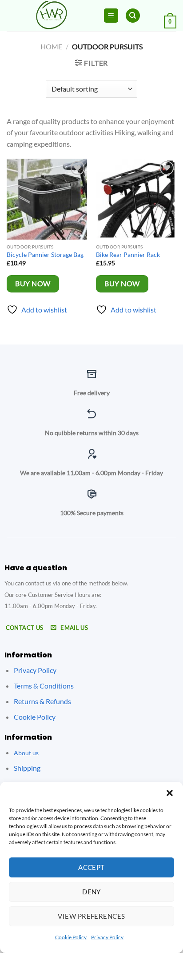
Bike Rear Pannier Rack (128, 254)
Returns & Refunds (42, 701)
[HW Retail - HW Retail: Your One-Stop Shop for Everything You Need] (51, 15)
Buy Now (32, 284)
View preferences (91, 916)
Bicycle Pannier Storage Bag (45, 254)
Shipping (27, 768)
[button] (169, 793)
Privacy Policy (107, 937)
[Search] (133, 15)
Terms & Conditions (44, 685)
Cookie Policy (71, 937)
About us (26, 753)
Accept (91, 867)
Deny (91, 892)
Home (51, 46)
